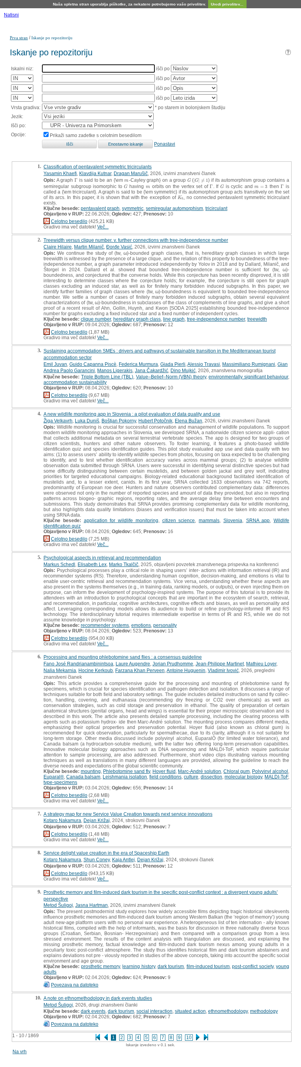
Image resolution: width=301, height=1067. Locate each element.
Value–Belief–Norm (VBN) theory (171, 377)
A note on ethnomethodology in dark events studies (98, 998)
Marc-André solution (199, 771)
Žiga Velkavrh (58, 421)
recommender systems (105, 625)
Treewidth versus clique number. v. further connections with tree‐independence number (136, 240)
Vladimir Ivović (223, 670)
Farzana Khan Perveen (140, 670)
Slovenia (232, 520)
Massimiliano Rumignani (248, 364)
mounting (91, 771)
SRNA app (258, 520)
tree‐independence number (216, 319)
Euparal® (54, 777)
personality (165, 625)
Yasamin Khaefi (60, 173)
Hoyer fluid (164, 771)
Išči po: (18, 125)
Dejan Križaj (96, 820)
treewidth (257, 319)
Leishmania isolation (125, 777)
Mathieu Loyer (261, 664)
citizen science (178, 520)
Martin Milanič (89, 247)
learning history (138, 966)
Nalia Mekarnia (60, 670)
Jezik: (17, 116)
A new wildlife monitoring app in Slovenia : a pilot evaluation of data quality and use (132, 414)
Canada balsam (83, 777)
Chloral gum (236, 771)
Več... (103, 227)
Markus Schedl (59, 564)
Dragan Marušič (131, 173)
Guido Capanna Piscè (92, 364)
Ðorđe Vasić (119, 247)
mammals (209, 520)
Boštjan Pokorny (119, 421)
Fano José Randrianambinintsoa (78, 664)
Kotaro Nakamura (62, 820)
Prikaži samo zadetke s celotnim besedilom (95, 135)
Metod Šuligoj (58, 905)
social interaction (154, 1011)
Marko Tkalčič (123, 564)
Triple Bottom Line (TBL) (107, 377)
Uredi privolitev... (227, 4)
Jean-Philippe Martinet (220, 664)
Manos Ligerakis (114, 370)
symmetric (132, 208)
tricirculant (216, 208)
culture (191, 777)
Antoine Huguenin (186, 670)
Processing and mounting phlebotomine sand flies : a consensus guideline (123, 657)
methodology (264, 1011)
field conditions (165, 777)
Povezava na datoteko (74, 985)
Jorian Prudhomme (172, 664)
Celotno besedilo (69, 221)
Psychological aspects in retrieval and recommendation (102, 558)
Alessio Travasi (203, 364)
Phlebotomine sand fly (126, 771)
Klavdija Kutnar (95, 173)
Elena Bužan (188, 421)
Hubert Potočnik (155, 421)
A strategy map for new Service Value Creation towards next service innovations (128, 814)
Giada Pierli (172, 364)
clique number (96, 319)
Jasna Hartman (91, 905)
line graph (174, 319)
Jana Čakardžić (151, 370)
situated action (190, 1011)
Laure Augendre (133, 664)
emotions (141, 625)
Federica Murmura (138, 364)
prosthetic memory (100, 966)
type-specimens (60, 782)
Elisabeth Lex (92, 564)
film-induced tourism (208, 966)
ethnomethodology (228, 1011)
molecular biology (243, 777)
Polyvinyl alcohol (270, 771)
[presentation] (76, 180)
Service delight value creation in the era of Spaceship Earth (106, 853)
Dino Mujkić (183, 370)
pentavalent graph (100, 208)
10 (189, 1037)
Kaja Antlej (123, 859)
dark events (93, 1011)
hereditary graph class (137, 319)
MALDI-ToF (276, 777)
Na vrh (20, 1051)
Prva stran (19, 37)
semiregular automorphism (174, 208)
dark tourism (171, 966)
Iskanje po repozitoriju (52, 37)
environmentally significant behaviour (248, 377)
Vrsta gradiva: (25, 107)
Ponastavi (164, 144)
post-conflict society (252, 966)
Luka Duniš (87, 421)
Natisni (11, 15)
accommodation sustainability (75, 382)
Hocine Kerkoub (95, 670)
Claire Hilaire (58, 247)
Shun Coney (96, 859)
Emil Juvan (55, 364)
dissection (211, 777)
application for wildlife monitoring (121, 520)
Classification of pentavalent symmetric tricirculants (98, 167)
